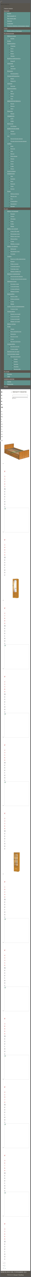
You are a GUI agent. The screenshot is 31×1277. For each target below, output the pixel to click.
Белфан (9, 41)
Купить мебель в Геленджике (14, 31)
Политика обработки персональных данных (18, 26)
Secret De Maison (11, 171)
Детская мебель (11, 311)
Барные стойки (14, 296)
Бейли (12, 146)
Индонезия (10, 71)
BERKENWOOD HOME (13, 128)
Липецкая (9, 83)
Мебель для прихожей (12, 211)
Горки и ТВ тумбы (15, 231)
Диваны (12, 329)
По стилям (6, 371)
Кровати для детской (15, 314)
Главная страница (8, 8)
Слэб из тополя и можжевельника (15, 306)
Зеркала (12, 216)
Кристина (13, 86)
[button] (5, 4)
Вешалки (13, 213)
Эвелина (12, 56)
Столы (12, 339)
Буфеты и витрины (15, 299)
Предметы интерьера (15, 341)
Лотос (12, 48)
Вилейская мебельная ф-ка (13, 58)
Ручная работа (14, 201)
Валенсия (13, 183)
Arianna (12, 131)
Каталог (9, 13)
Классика (9, 374)
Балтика (12, 38)
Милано (12, 158)
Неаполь (12, 106)
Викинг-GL (13, 81)
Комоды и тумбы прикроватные (18, 259)
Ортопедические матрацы (17, 138)
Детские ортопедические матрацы (19, 141)
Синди (12, 161)
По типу (6, 208)
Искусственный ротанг (16, 331)
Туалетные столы (15, 269)
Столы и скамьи (14, 349)
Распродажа (10, 384)
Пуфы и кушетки (14, 264)
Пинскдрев (10, 111)
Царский (13, 206)
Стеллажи (13, 253)
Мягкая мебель (14, 239)
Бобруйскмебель (11, 43)
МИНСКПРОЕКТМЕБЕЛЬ (14, 101)
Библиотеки (13, 249)
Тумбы (12, 223)
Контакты (9, 21)
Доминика (13, 46)
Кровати (13, 261)
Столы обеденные (15, 286)
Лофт (8, 376)
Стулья (12, 301)
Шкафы (12, 226)
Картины (16, 364)
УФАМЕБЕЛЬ (10, 116)
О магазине (10, 23)
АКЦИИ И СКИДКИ (9, 379)
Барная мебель (10, 294)
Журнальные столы (15, 234)
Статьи (5, 28)
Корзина (6, 386)
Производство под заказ (13, 351)
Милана (12, 113)
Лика (12, 91)
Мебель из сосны (11, 36)
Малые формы (14, 156)
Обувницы (13, 218)
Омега (12, 108)
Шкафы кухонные (15, 291)
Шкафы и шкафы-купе (16, 271)
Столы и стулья (14, 309)
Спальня (9, 256)
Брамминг (13, 178)
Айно (12, 176)
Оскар (12, 96)
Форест (12, 168)
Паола (12, 51)
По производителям (9, 33)
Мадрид (12, 153)
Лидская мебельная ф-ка (13, 76)
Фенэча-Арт (10, 123)
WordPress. (21, 1274)
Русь (12, 198)
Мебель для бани (11, 324)
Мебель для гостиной (12, 228)
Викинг (12, 78)
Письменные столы (15, 251)
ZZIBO (12, 121)
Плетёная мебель (14, 73)
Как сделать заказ (11, 18)
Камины (16, 361)
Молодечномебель (11, 88)
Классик (12, 188)
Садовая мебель (11, 344)
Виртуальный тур (11, 16)
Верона (12, 103)
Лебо (12, 151)
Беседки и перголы (15, 346)
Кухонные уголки (15, 284)
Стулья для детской (15, 319)
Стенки (12, 241)
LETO (12, 118)
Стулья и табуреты (15, 289)
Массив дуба (14, 196)
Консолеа (13, 148)
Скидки (9, 381)
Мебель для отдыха (15, 236)
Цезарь (12, 53)
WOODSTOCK (11, 173)
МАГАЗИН (6, 11)
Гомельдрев (10, 63)
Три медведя (13, 203)
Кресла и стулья (14, 336)
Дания (12, 186)
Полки (12, 221)
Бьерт (12, 181)
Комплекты (13, 334)
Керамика (16, 366)
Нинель (12, 93)
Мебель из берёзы (15, 193)
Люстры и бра (17, 369)
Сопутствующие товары (13, 354)
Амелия (12, 66)
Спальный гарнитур (15, 266)
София (12, 166)
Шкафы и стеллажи (15, 244)
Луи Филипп (13, 126)
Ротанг (9, 326)
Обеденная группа (11, 281)
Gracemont (13, 133)
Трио (12, 98)
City (8, 136)
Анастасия (13, 68)
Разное (9, 191)
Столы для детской (15, 316)
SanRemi (9, 143)
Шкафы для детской (15, 321)
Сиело (12, 163)
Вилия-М (13, 61)
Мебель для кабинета (12, 246)
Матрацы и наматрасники (13, 274)
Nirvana (15, 1274)
